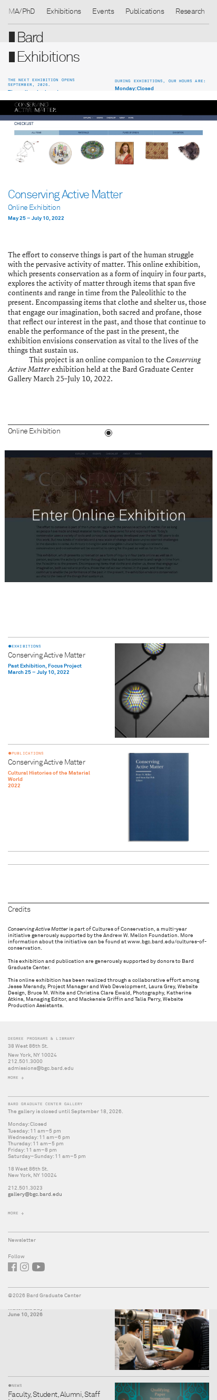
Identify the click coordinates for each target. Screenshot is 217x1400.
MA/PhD (21, 11)
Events (103, 11)
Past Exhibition (26, 666)
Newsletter (22, 1240)
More (13, 1077)
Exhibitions (63, 11)
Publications (144, 11)
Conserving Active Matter (46, 655)
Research (189, 11)
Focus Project (65, 666)
